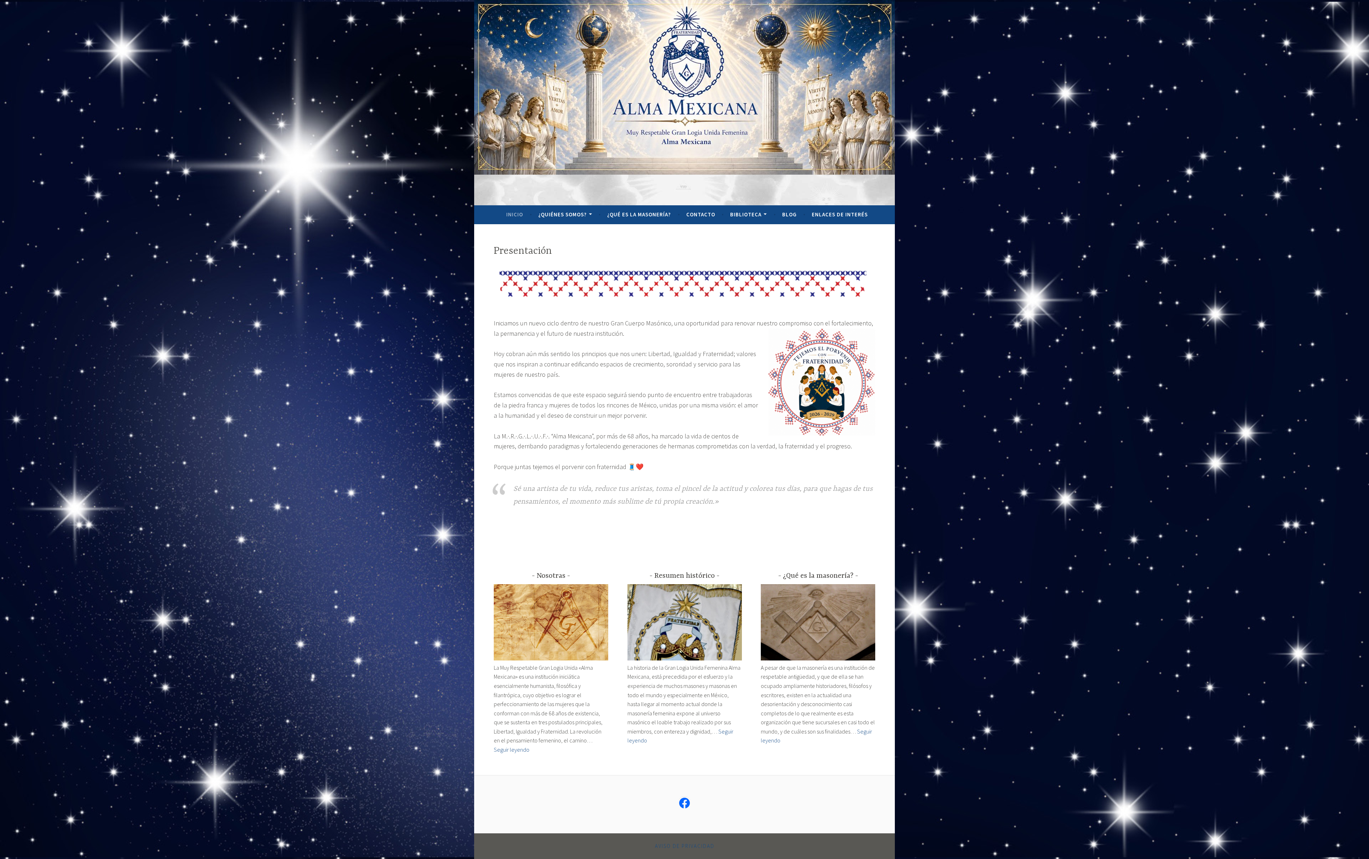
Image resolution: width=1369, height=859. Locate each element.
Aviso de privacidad (684, 846)
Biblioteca (746, 214)
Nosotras (551, 576)
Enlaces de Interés (840, 214)
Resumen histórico (684, 576)
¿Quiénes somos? (562, 214)
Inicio (514, 214)
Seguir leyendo (511, 749)
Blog (789, 214)
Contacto (700, 214)
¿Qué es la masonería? (639, 214)
